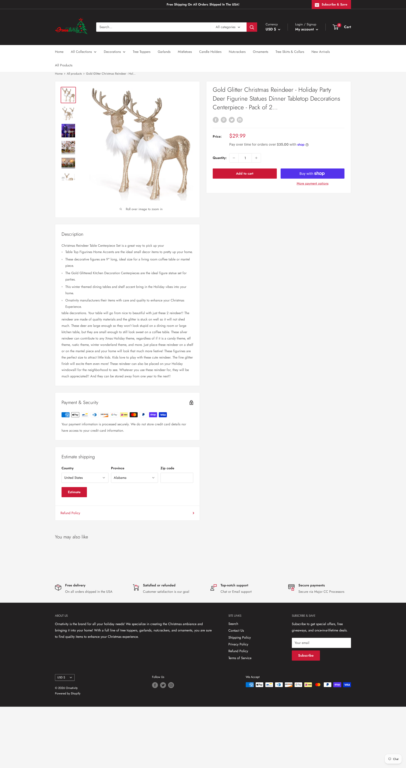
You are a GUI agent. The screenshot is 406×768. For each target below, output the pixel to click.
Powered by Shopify (67, 693)
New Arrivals (320, 51)
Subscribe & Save (334, 4)
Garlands (164, 51)
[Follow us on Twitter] (163, 685)
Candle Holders (210, 51)
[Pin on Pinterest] (224, 119)
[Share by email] (240, 119)
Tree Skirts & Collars (290, 51)
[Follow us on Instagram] (171, 685)
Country (68, 468)
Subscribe (306, 655)
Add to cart (244, 173)
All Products (63, 65)
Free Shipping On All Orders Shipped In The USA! (203, 4)
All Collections (81, 51)
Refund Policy (70, 513)
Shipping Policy (239, 637)
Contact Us (236, 630)
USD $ (61, 677)
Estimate (74, 492)
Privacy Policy (238, 644)
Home (59, 51)
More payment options (312, 183)
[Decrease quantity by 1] (233, 157)
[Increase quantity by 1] (256, 157)
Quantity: (220, 157)
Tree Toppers (141, 51)
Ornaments (260, 51)
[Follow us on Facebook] (155, 685)
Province (117, 468)
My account (305, 29)
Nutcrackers (237, 51)
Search (233, 623)
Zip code (167, 468)
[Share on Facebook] (216, 119)
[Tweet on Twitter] (232, 119)
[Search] (252, 27)
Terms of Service (239, 658)
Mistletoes (185, 51)
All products (74, 73)
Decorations (112, 51)
